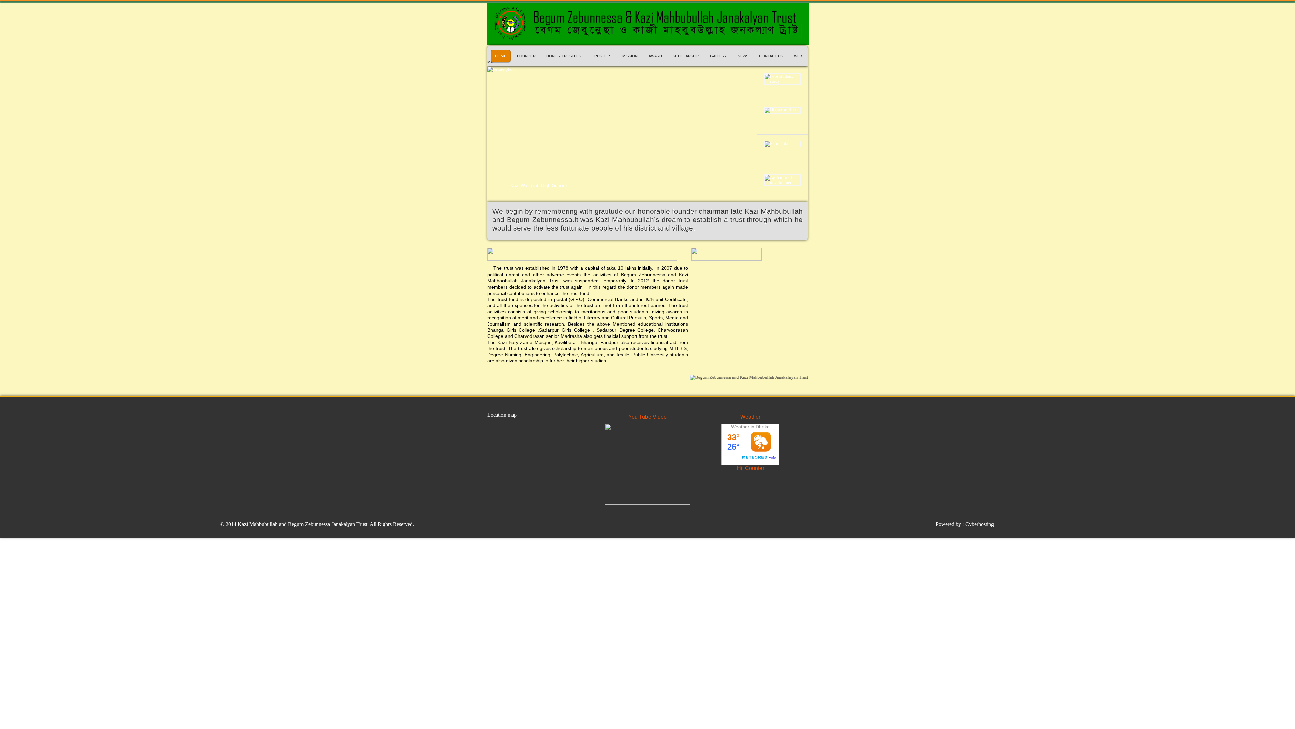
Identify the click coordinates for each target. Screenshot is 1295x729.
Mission (630, 56)
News (743, 56)
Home (500, 56)
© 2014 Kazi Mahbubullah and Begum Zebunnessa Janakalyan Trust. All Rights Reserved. (317, 524)
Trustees (601, 56)
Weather (750, 417)
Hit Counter (750, 468)
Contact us (771, 56)
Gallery (718, 56)
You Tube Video (647, 417)
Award (655, 56)
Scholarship (686, 56)
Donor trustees (563, 56)
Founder (526, 56)
